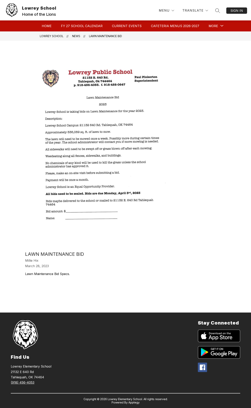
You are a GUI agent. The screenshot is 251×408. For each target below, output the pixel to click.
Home (47, 26)
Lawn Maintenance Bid (105, 36)
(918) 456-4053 (22, 382)
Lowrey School (51, 36)
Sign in (236, 11)
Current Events (127, 26)
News (76, 36)
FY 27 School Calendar (82, 26)
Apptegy (134, 402)
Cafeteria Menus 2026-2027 (175, 26)
